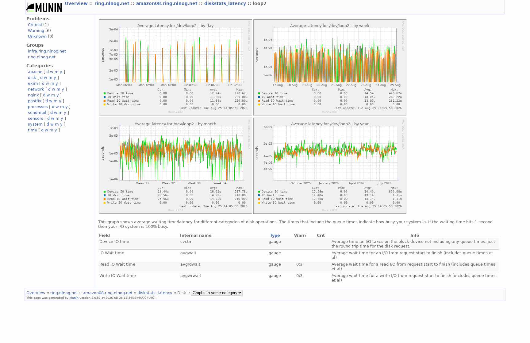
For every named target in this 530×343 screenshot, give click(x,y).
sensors (35, 118)
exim (33, 83)
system (35, 124)
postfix (34, 101)
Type (275, 235)
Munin (74, 297)
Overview (77, 3)
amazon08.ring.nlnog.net (167, 3)
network (36, 89)
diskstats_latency (226, 3)
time (32, 130)
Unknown (37, 36)
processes (38, 106)
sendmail (37, 112)
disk (32, 77)
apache (35, 71)
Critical (35, 24)
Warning (36, 30)
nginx (33, 95)
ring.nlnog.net (112, 3)
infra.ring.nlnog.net (47, 51)
